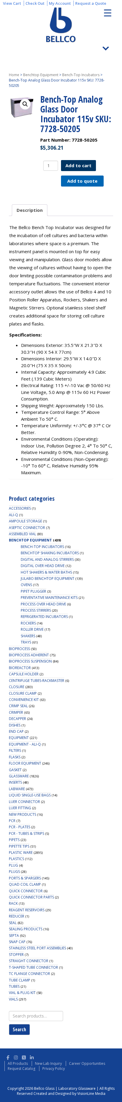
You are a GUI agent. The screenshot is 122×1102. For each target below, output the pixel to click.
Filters (15, 750)
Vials (13, 999)
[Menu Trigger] (107, 12)
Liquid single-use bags (30, 795)
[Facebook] (7, 1056)
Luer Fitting (20, 807)
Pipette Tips (19, 846)
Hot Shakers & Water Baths (46, 572)
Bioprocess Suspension (30, 661)
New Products (22, 814)
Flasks (14, 757)
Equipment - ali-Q (25, 744)
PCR (12, 820)
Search (19, 1029)
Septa (14, 935)
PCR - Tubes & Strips (26, 833)
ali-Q (13, 514)
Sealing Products (25, 929)
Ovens (26, 584)
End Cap (16, 731)
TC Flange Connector (29, 973)
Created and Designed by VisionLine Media (69, 1093)
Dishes (14, 725)
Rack (13, 903)
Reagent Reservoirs (26, 909)
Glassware (19, 776)
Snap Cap (17, 941)
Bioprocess (19, 648)
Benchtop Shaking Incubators (50, 552)
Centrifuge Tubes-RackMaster (36, 680)
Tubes (14, 986)
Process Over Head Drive (43, 604)
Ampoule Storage (25, 521)
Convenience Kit (24, 699)
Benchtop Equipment (40, 74)
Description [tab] (30, 210)
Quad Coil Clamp (25, 884)
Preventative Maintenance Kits (49, 597)
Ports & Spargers (25, 878)
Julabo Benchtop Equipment (47, 578)
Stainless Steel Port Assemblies (37, 948)
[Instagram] (15, 1056)
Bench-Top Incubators (80, 74)
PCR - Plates (19, 826)
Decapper (17, 718)
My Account (60, 3)
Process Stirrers (36, 610)
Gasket (15, 769)
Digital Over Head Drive (43, 565)
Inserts (15, 782)
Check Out (34, 3)
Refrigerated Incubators (44, 616)
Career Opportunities (87, 1063)
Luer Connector (24, 801)
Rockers (28, 623)
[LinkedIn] (31, 1056)
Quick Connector (26, 890)
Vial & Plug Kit (22, 992)
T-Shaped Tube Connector (33, 967)
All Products (18, 1063)
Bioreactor (20, 667)
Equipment (19, 737)
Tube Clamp (19, 980)
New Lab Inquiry (48, 1063)
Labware (17, 788)
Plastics (16, 858)
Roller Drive (32, 629)
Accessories (20, 508)
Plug (13, 865)
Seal (13, 922)
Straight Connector (28, 960)
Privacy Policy (53, 1068)
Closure (16, 686)
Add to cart (78, 165)
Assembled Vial (22, 533)
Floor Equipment (25, 763)
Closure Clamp (23, 693)
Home (14, 74)
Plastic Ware (21, 852)
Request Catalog (21, 1068)
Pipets (14, 839)
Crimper (16, 712)
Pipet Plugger (33, 591)
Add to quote (82, 181)
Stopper (16, 954)
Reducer (16, 916)
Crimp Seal (18, 705)
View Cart (12, 3)
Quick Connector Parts (31, 897)
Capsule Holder (23, 674)
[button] (25, 104)
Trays (26, 642)
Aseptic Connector (27, 527)
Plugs (14, 871)
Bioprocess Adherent (29, 655)
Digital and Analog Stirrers (47, 559)
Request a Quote (90, 3)
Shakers (28, 635)
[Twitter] (23, 1056)
